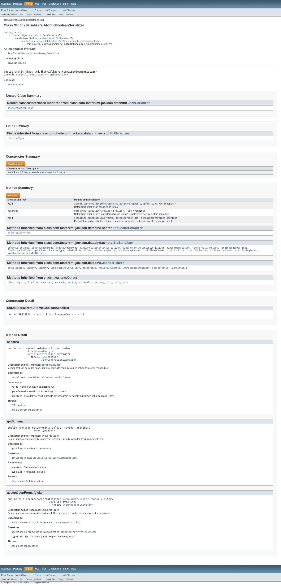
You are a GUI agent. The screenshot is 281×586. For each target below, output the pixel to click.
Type (129, 211)
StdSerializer (119, 133)
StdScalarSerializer (30, 74)
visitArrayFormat (105, 250)
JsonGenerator (124, 218)
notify (72, 282)
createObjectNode (18, 247)
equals (21, 282)
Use (37, 3)
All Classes (69, 10)
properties (89, 268)
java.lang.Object (12, 32)
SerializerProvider (100, 211)
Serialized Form (16, 84)
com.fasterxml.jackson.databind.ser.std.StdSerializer (42, 38)
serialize (80, 218)
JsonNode (12, 211)
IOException (49, 356)
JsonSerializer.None (20, 108)
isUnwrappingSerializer (65, 268)
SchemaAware (37, 53)
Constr (29, 14)
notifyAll (85, 282)
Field (22, 14)
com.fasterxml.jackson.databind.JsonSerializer (34, 35)
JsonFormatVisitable (18, 53)
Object (72, 277)
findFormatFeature (178, 247)
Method (37, 14)
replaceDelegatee (109, 268)
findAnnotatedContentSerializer (100, 247)
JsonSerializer (139, 103)
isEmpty (31, 268)
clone (11, 282)
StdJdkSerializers (17, 62)
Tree (44, 3)
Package (17, 3)
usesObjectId (160, 268)
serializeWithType (19, 233)
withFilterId (179, 268)
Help (73, 3)
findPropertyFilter (20, 250)
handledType (56, 250)
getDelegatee (16, 268)
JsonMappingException (78, 504)
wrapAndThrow (16, 253)
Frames (38, 10)
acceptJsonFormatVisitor (89, 203)
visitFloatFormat (153, 250)
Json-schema (18, 481)
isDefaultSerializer (79, 250)
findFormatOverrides (205, 247)
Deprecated (55, 3)
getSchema (80, 211)
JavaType (157, 203)
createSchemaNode (42, 247)
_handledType (16, 138)
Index (66, 3)
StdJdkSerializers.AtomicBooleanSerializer (34, 172)
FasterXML (27, 583)
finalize (33, 282)
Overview (6, 3)
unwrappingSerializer (136, 268)
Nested (14, 14)
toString (98, 282)
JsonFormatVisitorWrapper (122, 203)
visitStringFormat (221, 250)
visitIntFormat (176, 250)
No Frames (50, 10)
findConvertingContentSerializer (143, 247)
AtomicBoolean (91, 41)
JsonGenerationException (58, 359)
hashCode (59, 282)
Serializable (52, 53)
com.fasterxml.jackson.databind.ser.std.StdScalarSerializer (51, 41)
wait (109, 282)
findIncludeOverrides (233, 247)
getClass (46, 282)
